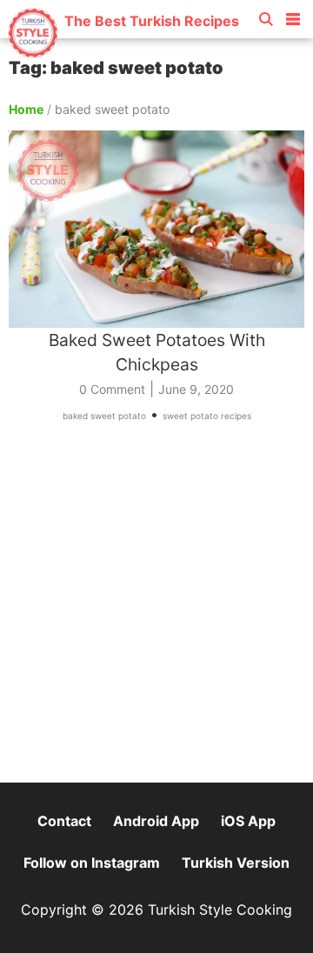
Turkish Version (236, 862)
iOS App (248, 821)
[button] (293, 15)
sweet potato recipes (207, 415)
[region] (156, 610)
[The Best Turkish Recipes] (123, 51)
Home (26, 109)
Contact (64, 821)
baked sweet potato (104, 415)
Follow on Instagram (91, 862)
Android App (156, 821)
